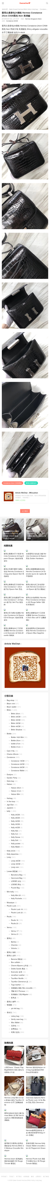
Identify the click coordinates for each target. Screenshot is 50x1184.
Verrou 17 (15, 931)
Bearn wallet (11, 707)
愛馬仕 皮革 (11, 955)
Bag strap (10, 700)
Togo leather (16, 984)
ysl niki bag (15, 1008)
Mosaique (10, 902)
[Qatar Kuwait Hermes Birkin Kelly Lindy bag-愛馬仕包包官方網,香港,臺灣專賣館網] (25, 3)
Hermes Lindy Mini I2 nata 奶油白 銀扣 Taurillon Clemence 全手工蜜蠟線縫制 (14, 1101)
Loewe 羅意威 (12, 871)
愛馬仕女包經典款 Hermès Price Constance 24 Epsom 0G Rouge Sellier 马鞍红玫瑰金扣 (36, 601)
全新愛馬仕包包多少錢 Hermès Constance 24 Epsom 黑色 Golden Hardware (36, 556)
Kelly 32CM (15, 821)
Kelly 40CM (15, 827)
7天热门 (11, 1176)
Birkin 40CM (15, 726)
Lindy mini (15, 867)
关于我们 (19, 1176)
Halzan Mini (15, 794)
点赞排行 (38, 1176)
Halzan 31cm (16, 791)
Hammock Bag (16, 878)
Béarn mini (11, 703)
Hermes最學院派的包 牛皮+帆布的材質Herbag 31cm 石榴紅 (35, 1132)
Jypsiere (10, 808)
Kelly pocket (15, 843)
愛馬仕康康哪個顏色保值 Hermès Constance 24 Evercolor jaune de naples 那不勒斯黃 (36, 572)
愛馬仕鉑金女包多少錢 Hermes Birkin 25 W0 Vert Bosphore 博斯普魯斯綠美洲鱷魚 (14, 1116)
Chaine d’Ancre (12, 754)
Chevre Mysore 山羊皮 (19, 965)
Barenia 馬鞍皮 (17, 959)
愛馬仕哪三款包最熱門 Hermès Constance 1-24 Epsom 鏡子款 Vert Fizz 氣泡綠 (14, 601)
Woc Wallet (15, 1022)
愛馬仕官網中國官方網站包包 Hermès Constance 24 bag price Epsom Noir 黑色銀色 (14, 572)
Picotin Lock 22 (17, 912)
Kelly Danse (15, 837)
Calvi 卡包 (10, 751)
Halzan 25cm (16, 788)
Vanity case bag (17, 1019)
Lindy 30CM (15, 864)
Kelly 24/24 (11, 851)
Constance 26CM (17, 767)
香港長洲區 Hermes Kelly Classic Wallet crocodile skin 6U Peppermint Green (36, 1145)
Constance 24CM (12, 21)
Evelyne (10, 774)
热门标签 (46, 1176)
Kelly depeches (12, 854)
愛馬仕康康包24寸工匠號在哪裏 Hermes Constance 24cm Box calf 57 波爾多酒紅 (36, 616)
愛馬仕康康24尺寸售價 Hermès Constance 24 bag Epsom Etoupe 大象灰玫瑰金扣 (14, 557)
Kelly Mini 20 (16, 895)
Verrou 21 (15, 934)
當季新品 (14, 1029)
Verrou (9, 927)
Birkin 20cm (15, 713)
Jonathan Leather (18, 975)
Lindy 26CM (15, 861)
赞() (25, 511)
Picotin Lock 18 (17, 909)
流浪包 (13, 1025)
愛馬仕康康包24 (31, 483)
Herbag (9, 798)
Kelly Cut (14, 834)
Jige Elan (10, 804)
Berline (13, 942)
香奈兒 (9, 1012)
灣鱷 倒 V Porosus (18, 991)
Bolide (9, 733)
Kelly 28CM (15, 818)
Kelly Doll (14, 840)
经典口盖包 (15, 1032)
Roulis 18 (14, 920)
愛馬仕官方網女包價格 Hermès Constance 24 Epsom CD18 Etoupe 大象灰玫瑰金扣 (14, 616)
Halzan (9, 784)
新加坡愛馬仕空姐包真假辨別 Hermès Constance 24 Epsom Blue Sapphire (36, 630)
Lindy (9, 857)
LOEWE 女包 (16, 881)
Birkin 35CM (15, 723)
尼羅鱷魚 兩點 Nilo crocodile (22, 988)
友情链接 (26, 1176)
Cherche (14, 945)
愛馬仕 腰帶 (11, 1001)
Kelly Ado (14, 830)
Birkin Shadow (16, 729)
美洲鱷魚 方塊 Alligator (19, 994)
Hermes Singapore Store (33, 19)
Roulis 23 (14, 923)
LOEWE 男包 (16, 884)
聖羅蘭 (9, 1005)
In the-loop (11, 801)
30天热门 (4, 1176)
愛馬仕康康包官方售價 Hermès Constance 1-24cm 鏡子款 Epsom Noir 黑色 (14, 586)
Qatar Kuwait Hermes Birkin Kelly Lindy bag (23, 9)
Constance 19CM (17, 761)
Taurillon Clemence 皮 (19, 981)
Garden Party (12, 778)
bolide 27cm (15, 743)
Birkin (9, 710)
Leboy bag (15, 1016)
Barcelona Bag (16, 875)
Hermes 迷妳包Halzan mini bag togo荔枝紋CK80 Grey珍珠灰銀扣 (35, 1069)
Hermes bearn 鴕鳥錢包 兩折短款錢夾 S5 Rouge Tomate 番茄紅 (13, 1161)
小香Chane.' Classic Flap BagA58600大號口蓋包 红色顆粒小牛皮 (14, 1069)
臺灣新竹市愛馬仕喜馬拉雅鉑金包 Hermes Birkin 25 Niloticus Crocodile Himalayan (14, 1147)
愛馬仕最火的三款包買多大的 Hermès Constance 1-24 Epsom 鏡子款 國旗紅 (36, 586)
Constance (43, 9)
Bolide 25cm (16, 740)
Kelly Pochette (16, 898)
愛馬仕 (9, 938)
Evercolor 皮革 (16, 972)
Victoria (14, 948)
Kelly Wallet (15, 847)
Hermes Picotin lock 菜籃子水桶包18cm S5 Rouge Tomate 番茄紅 (35, 1161)
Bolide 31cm (16, 747)
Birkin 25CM (15, 716)
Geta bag (10, 781)
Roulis (9, 916)
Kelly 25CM (15, 814)
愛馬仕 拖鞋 (11, 952)
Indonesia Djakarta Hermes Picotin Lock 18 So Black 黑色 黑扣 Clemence (35, 1100)
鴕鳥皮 (13, 997)
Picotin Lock (11, 906)
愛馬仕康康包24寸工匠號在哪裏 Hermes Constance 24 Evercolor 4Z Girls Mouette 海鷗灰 (13, 631)
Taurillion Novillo (17, 978)
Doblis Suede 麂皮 (18, 968)
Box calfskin (15, 962)
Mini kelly (10, 891)
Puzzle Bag (15, 887)
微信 (32, 1176)
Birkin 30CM (15, 720)
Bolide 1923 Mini (17, 737)
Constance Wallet (17, 770)
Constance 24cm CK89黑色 (12, 483)
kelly (8, 811)
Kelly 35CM (15, 824)
